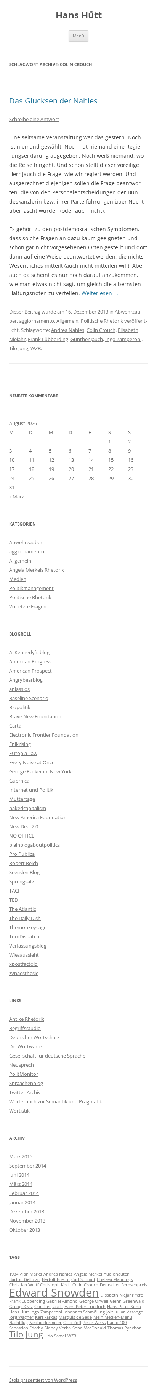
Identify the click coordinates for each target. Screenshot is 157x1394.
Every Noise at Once (31, 762)
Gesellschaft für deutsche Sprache (47, 1055)
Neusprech (21, 1064)
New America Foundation (38, 817)
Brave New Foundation (35, 716)
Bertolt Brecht (56, 1279)
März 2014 (20, 1184)
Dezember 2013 (26, 1211)
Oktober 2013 (24, 1229)
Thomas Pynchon (124, 1328)
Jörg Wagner (21, 1317)
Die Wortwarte (25, 1046)
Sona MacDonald (89, 1328)
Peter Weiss (94, 1322)
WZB (35, 348)
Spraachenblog (26, 1083)
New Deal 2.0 (23, 826)
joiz (109, 1312)
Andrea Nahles (67, 330)
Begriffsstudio (25, 1028)
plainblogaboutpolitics (34, 844)
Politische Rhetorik (102, 320)
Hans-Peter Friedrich (85, 1306)
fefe (139, 1295)
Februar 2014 (24, 1193)
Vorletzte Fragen (27, 606)
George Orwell (93, 1301)
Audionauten (117, 1274)
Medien (17, 579)
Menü (78, 36)
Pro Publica (22, 854)
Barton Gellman (24, 1279)
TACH (15, 890)
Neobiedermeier (45, 1322)
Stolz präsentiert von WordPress (43, 1380)
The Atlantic (22, 909)
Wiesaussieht (24, 954)
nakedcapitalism (27, 808)
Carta (15, 725)
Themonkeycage (27, 927)
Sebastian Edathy (26, 1328)
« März (16, 496)
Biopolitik (19, 707)
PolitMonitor (23, 1074)
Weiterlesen (100, 293)
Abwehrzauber (25, 542)
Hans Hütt (79, 15)
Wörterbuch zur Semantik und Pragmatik (55, 1101)
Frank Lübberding (48, 339)
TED (13, 899)
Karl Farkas (46, 1317)
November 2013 (27, 1220)
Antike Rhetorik (26, 1019)
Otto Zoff (72, 1322)
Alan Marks (31, 1274)
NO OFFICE (21, 835)
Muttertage (22, 799)
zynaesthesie (23, 973)
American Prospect (30, 670)
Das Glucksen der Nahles (53, 100)
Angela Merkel (88, 1274)
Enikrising (20, 744)
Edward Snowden (54, 1292)
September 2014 (27, 1165)
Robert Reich (23, 863)
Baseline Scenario (28, 698)
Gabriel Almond (62, 1301)
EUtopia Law (23, 753)
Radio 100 (117, 1322)
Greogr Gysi (21, 1306)
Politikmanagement (31, 588)
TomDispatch (24, 936)
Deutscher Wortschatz (34, 1037)
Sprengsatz (21, 881)
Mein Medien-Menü (112, 1317)
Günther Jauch (86, 339)
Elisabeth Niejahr (117, 1295)
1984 (13, 1274)
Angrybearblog (26, 679)
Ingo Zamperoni (123, 339)
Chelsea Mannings (115, 1279)
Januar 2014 (22, 1202)
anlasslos (19, 689)
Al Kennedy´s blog (29, 652)
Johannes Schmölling (84, 1312)
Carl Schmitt (83, 1279)
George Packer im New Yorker (42, 771)
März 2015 (20, 1156)
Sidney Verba (58, 1328)
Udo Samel (55, 1336)
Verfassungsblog (27, 945)
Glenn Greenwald (127, 1301)
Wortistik (19, 1110)
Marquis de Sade (75, 1317)
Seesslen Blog (24, 872)
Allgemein (67, 320)
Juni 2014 (19, 1174)
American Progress (30, 661)
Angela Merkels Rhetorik (36, 569)
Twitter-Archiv (25, 1092)
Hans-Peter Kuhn (124, 1306)
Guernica (19, 780)
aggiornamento (36, 320)
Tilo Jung (18, 348)
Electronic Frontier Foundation (43, 734)
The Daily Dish (25, 918)
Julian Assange (129, 1312)
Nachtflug (18, 1322)
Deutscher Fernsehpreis (123, 1284)
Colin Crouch (101, 330)
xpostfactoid (23, 964)
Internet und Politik (31, 789)
